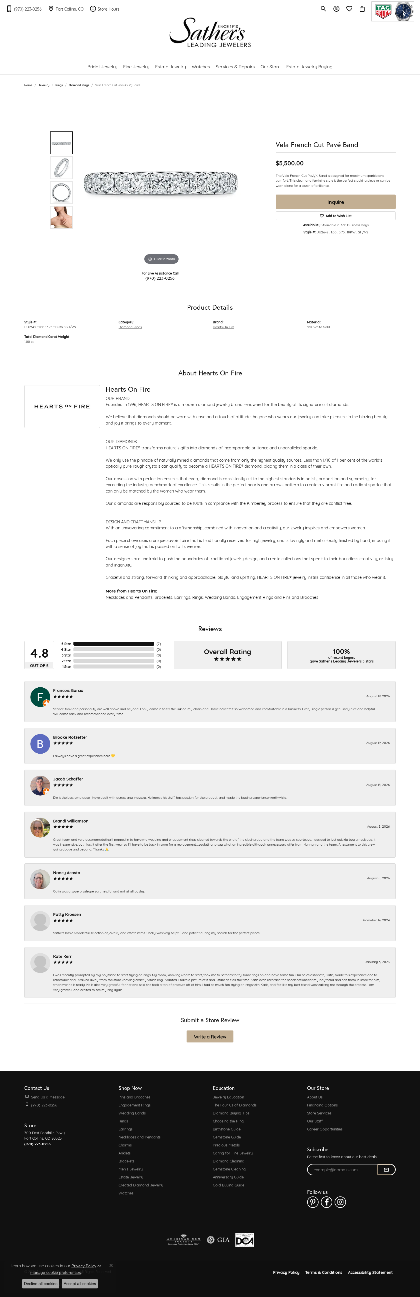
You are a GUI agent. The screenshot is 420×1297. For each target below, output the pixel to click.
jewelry (43, 85)
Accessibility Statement (370, 1272)
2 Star (66, 660)
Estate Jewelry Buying (309, 66)
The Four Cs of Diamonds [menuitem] (235, 1104)
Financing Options (322, 1104)
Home (28, 85)
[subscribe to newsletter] (386, 1169)
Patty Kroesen (67, 914)
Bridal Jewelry (102, 66)
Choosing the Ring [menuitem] (228, 1120)
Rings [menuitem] (123, 1120)
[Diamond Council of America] (244, 1240)
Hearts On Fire (223, 327)
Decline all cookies (40, 1283)
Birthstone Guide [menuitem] (227, 1128)
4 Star (66, 649)
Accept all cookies (80, 1283)
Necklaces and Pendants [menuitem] (140, 1136)
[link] (24, 8)
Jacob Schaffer (68, 779)
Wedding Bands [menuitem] (132, 1112)
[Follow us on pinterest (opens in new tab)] (313, 1202)
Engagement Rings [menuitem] (135, 1104)
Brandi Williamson (71, 821)
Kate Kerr (62, 956)
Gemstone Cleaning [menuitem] (229, 1168)
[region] (161, 180)
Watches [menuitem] (126, 1192)
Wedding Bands (220, 597)
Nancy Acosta (66, 872)
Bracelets (163, 597)
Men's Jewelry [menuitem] (131, 1168)
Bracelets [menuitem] (126, 1160)
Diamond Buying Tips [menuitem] (231, 1112)
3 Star (66, 655)
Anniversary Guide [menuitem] (228, 1176)
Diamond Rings (79, 85)
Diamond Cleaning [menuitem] (228, 1160)
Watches (201, 66)
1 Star (66, 666)
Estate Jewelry (170, 66)
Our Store (271, 66)
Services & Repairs (235, 66)
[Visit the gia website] (218, 1240)
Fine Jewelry (136, 66)
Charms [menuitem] (125, 1144)
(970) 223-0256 (160, 278)
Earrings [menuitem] (126, 1128)
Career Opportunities (325, 1128)
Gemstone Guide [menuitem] (227, 1136)
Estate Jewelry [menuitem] (131, 1176)
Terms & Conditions (323, 1272)
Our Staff (315, 1120)
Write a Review (210, 1036)
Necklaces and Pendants (129, 597)
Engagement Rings (255, 597)
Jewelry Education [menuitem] (228, 1096)
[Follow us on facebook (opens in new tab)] (326, 1202)
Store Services (319, 1112)
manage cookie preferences (55, 1272)
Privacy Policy (286, 1272)
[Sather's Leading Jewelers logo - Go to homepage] (210, 32)
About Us (315, 1096)
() (159, 643)
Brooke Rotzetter (70, 737)
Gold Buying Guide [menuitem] (228, 1184)
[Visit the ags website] (183, 1240)
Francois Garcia (68, 690)
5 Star (66, 643)
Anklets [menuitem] (125, 1152)
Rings (59, 85)
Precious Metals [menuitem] (226, 1144)
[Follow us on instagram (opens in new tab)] (340, 1202)
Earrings (182, 597)
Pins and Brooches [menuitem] (134, 1096)
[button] (323, 8)
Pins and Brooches (300, 597)
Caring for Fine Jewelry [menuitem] (233, 1152)
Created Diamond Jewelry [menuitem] (141, 1184)
